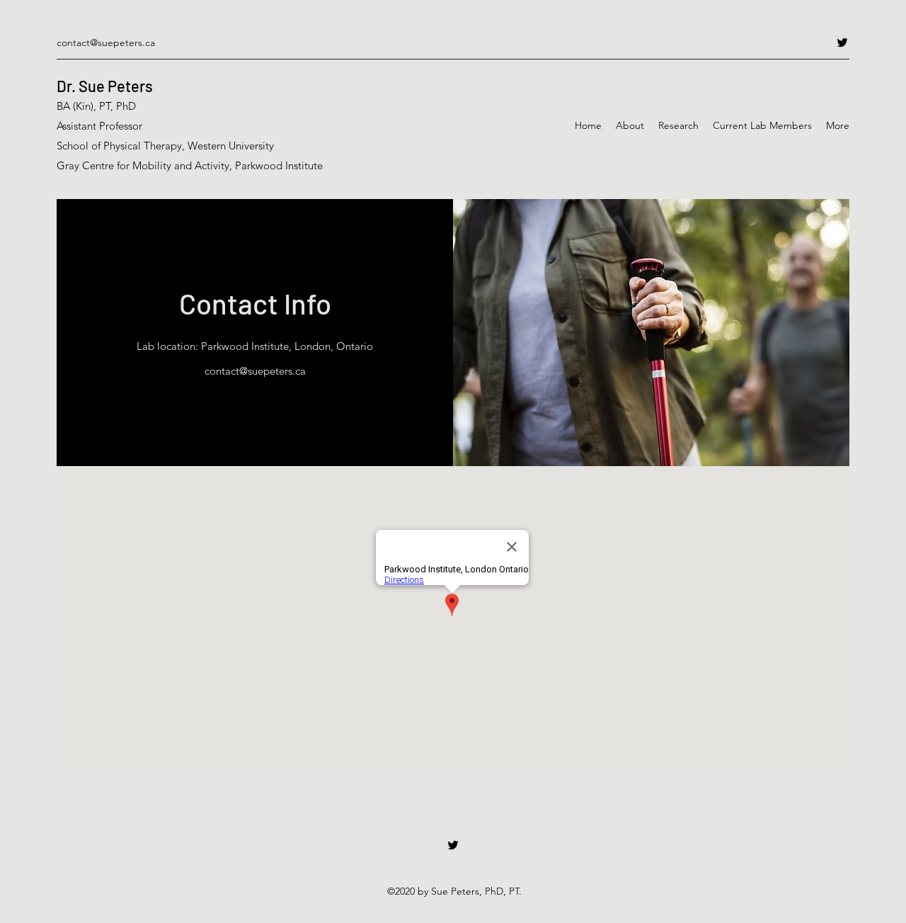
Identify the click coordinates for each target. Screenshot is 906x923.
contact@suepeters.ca (106, 42)
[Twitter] (842, 42)
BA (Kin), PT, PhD (96, 106)
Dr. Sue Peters (105, 86)
